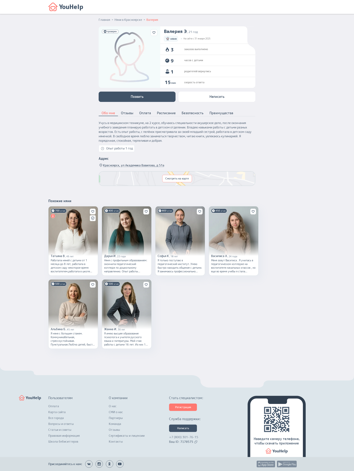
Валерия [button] (152, 20)
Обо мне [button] (108, 113)
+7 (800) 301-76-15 (183, 437)
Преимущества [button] (221, 113)
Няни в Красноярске (128, 20)
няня (173, 39)
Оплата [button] (145, 113)
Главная (104, 20)
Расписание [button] (166, 113)
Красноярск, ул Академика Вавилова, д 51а (133, 165)
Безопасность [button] (193, 113)
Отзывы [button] (127, 113)
